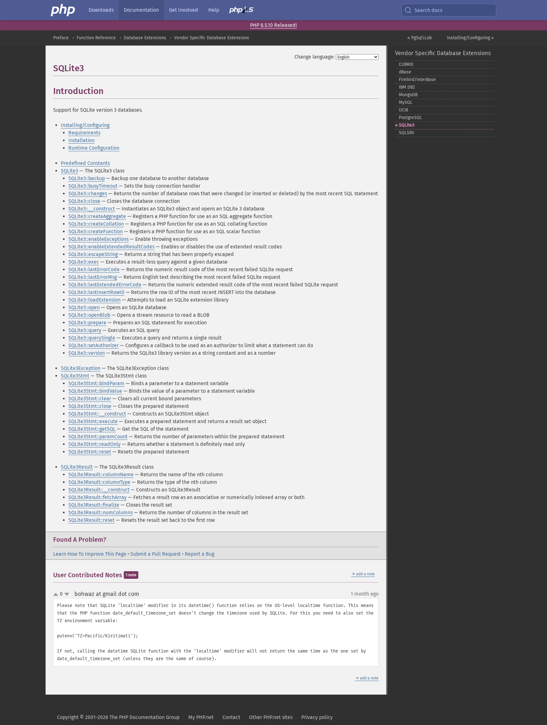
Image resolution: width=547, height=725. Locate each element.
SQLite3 (69, 171)
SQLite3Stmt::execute (93, 421)
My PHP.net (201, 717)
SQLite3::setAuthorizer (93, 345)
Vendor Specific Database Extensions (211, 38)
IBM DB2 (407, 87)
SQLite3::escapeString (93, 254)
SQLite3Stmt (75, 376)
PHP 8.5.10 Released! (273, 25)
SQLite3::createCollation (96, 224)
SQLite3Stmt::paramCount (98, 437)
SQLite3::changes (87, 194)
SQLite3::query (84, 330)
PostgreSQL (410, 117)
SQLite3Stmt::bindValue (95, 391)
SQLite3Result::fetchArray (97, 497)
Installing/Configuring (85, 125)
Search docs (428, 10)
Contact (231, 717)
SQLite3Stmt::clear (89, 399)
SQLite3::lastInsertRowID (96, 292)
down (66, 594)
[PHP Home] (63, 10)
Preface (61, 38)
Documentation (141, 10)
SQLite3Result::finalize (93, 505)
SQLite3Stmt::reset (89, 452)
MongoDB (408, 94)
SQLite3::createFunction (95, 231)
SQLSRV (406, 132)
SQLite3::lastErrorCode (94, 269)
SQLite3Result (77, 467)
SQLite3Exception (80, 368)
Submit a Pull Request (155, 554)
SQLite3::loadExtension (94, 300)
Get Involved (183, 10)
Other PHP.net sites (270, 717)
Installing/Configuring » (470, 38)
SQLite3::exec (83, 262)
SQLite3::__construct (91, 209)
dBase (405, 72)
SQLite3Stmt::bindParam (96, 383)
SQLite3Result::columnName (101, 475)
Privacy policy (317, 717)
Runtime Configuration (93, 148)
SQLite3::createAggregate (97, 216)
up (57, 594)
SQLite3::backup (86, 178)
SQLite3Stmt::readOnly (94, 444)
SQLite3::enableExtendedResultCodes (111, 247)
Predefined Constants (85, 163)
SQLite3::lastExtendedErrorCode (104, 285)
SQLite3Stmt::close (89, 406)
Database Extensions (145, 38)
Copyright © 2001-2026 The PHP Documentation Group (118, 717)
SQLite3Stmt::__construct (97, 414)
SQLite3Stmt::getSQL (92, 429)
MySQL (405, 102)
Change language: (314, 57)
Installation (81, 140)
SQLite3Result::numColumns (100, 512)
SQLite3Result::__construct (98, 490)
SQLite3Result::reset (91, 520)
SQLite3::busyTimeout (92, 186)
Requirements (84, 133)
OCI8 (403, 110)
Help (213, 10)
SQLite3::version (86, 353)
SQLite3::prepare (87, 323)
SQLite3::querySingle (91, 338)
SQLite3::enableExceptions (98, 239)
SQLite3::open (84, 307)
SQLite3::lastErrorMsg (92, 277)
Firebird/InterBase (417, 79)
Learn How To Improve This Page (89, 554)
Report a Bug (199, 554)
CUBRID (406, 64)
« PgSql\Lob (419, 38)
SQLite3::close (84, 201)
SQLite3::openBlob (89, 315)
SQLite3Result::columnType (99, 482)
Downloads (101, 10)
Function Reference (96, 38)
